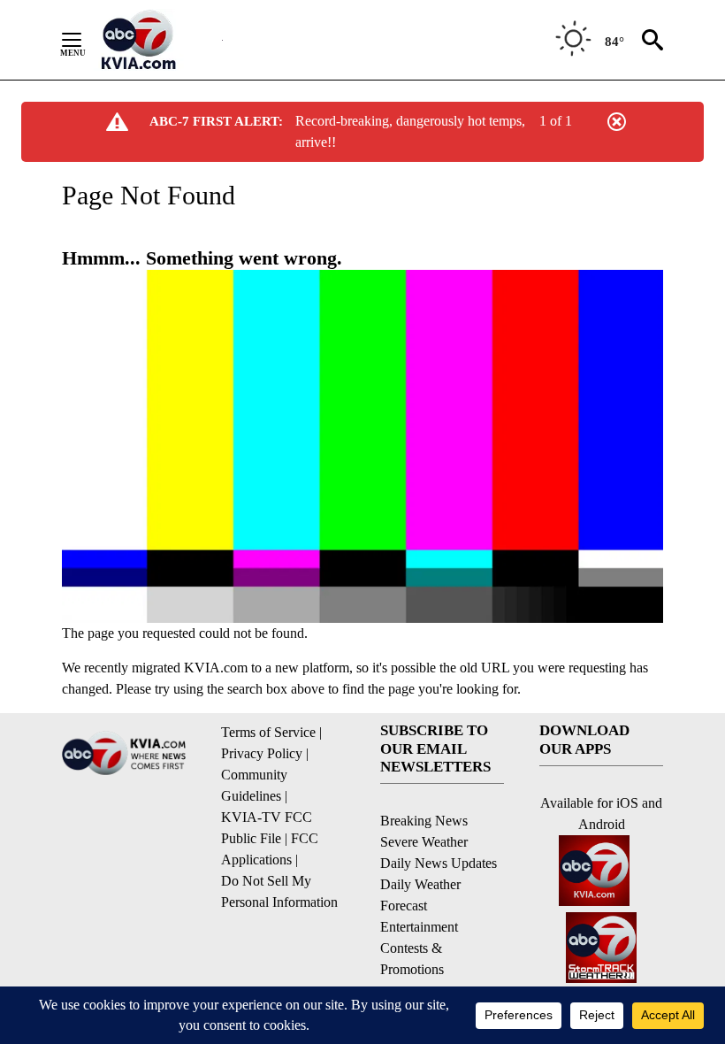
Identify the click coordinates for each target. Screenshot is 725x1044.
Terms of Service (268, 732)
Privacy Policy (261, 753)
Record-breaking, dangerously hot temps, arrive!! (410, 131)
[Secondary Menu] (85, 40)
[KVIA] (158, 40)
